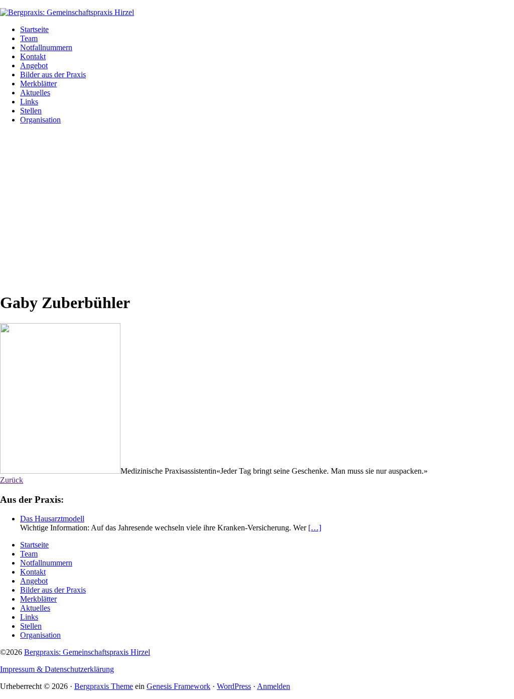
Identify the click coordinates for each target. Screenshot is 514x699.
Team (29, 553)
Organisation (40, 635)
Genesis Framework (178, 686)
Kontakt (33, 572)
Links (29, 617)
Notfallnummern (46, 562)
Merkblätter (38, 599)
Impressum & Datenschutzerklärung (57, 669)
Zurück (11, 480)
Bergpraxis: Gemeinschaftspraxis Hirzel (87, 652)
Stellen (31, 626)
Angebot (34, 581)
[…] (314, 527)
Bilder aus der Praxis (53, 590)
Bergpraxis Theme (103, 686)
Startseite (34, 544)
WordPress (234, 686)
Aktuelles (35, 608)
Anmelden (273, 686)
